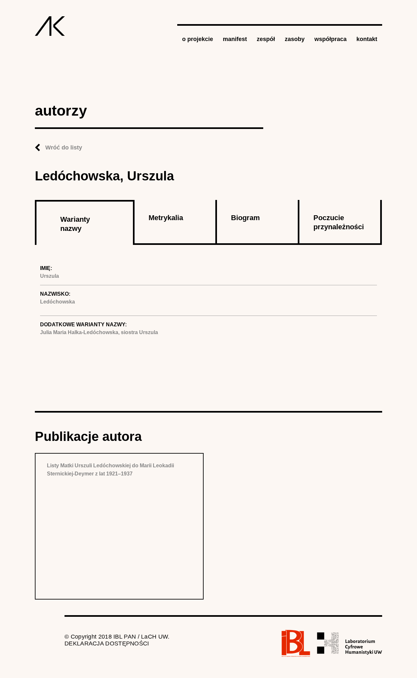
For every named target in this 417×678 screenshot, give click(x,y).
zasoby (295, 39)
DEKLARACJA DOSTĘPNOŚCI (107, 643)
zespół (266, 39)
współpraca (330, 39)
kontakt (366, 39)
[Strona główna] (50, 26)
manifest (235, 39)
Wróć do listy (63, 147)
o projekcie (197, 39)
